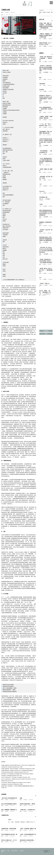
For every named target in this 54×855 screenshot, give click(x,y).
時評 (2, 799)
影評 (40, 38)
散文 (40, 79)
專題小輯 (41, 199)
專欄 (40, 180)
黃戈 (45, 85)
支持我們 (21, 850)
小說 (40, 85)
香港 (12, 14)
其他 (2, 12)
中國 (9, 14)
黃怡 (45, 264)
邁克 (45, 180)
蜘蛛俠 (40, 12)
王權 (4, 14)
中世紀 (20, 14)
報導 (40, 72)
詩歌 (40, 294)
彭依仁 (7, 12)
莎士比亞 (16, 14)
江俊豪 (45, 225)
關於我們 (3, 850)
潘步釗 (45, 273)
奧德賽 (44, 12)
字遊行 (40, 285)
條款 (2, 851)
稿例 (8, 850)
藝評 (40, 29)
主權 (7, 14)
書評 (21, 805)
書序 (40, 61)
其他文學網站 (14, 850)
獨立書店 (48, 12)
